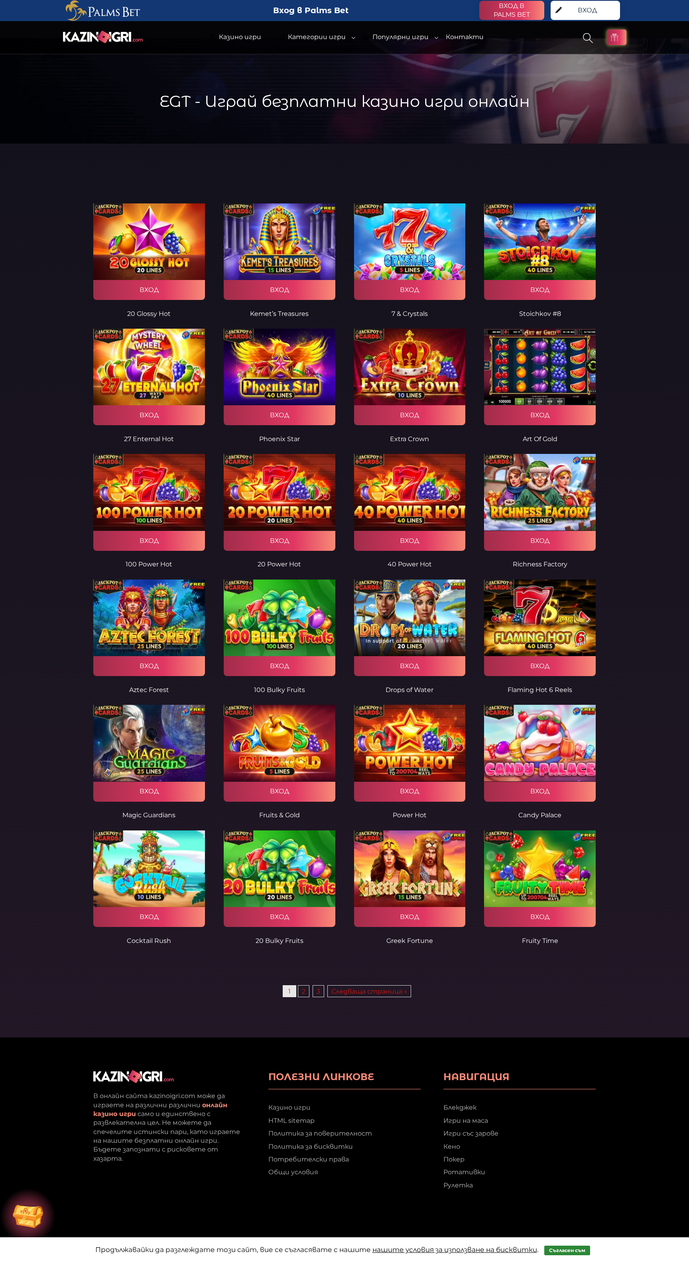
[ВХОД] (149, 241)
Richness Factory (540, 564)
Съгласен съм (567, 1250)
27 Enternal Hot (149, 439)
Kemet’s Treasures (279, 313)
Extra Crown (409, 439)
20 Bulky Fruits (279, 941)
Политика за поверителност (320, 1133)
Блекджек (459, 1107)
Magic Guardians (148, 815)
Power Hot (410, 815)
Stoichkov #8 (540, 313)
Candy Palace (539, 815)
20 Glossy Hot (149, 313)
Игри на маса (465, 1120)
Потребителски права (308, 1159)
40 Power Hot (410, 564)
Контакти (465, 37)
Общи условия (293, 1172)
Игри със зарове (470, 1133)
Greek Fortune (409, 941)
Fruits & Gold (279, 815)
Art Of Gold (540, 439)
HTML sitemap (291, 1120)
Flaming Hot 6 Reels (540, 690)
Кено (451, 1146)
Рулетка (458, 1185)
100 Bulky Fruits (279, 690)
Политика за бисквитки (310, 1146)
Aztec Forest (149, 690)
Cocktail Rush (149, 941)
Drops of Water (409, 690)
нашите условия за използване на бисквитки (454, 1250)
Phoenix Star (279, 439)
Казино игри (289, 1107)
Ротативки (464, 1172)
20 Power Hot (279, 564)
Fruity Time (540, 941)
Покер (454, 1159)
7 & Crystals (410, 313)
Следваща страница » (369, 991)
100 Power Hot (149, 564)
